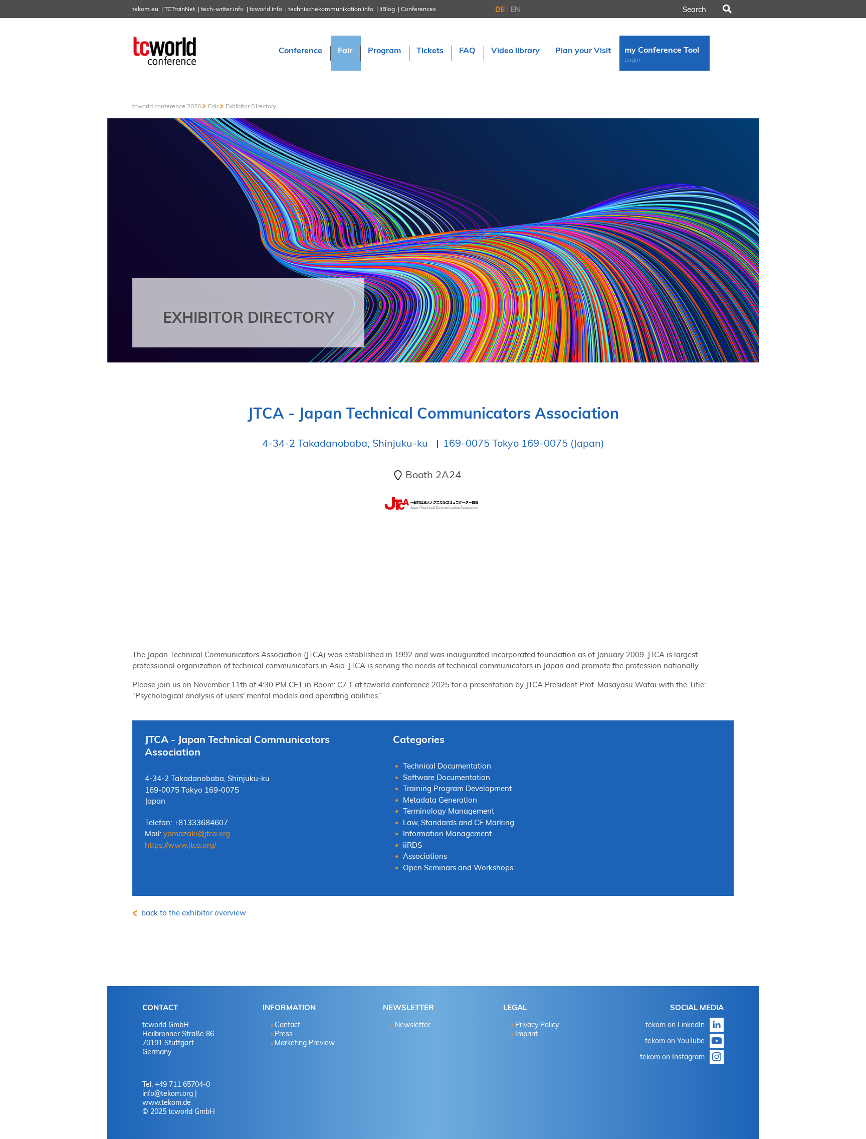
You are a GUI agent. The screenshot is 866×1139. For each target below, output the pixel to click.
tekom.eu (145, 9)
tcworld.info (266, 9)
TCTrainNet (179, 9)
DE (500, 9)
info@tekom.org (167, 1093)
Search (726, 9)
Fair (213, 106)
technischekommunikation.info (330, 9)
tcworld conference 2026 (166, 106)
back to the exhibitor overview (192, 912)
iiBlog (387, 9)
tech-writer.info (222, 9)
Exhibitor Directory (251, 106)
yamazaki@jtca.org (196, 833)
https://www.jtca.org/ (180, 845)
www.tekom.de (166, 1102)
